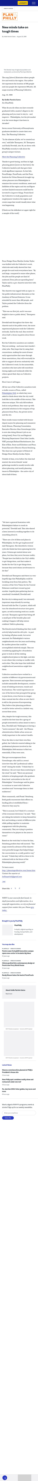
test (3, 881)
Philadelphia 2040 (9, 393)
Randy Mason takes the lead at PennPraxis (18, 975)
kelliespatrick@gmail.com (12, 877)
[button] (4, 1477)
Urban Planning (8, 8)
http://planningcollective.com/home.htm (18, 870)
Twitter (15, 888)
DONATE (23, 3)
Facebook (11, 888)
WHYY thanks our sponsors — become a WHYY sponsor (19, 1029)
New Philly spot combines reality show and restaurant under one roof (17, 1080)
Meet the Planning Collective (13, 157)
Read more (9, 994)
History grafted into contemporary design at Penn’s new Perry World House (18, 964)
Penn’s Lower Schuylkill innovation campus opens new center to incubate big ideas (18, 952)
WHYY (8, 3)
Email (19, 888)
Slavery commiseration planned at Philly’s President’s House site (17, 1071)
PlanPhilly (18, 925)
